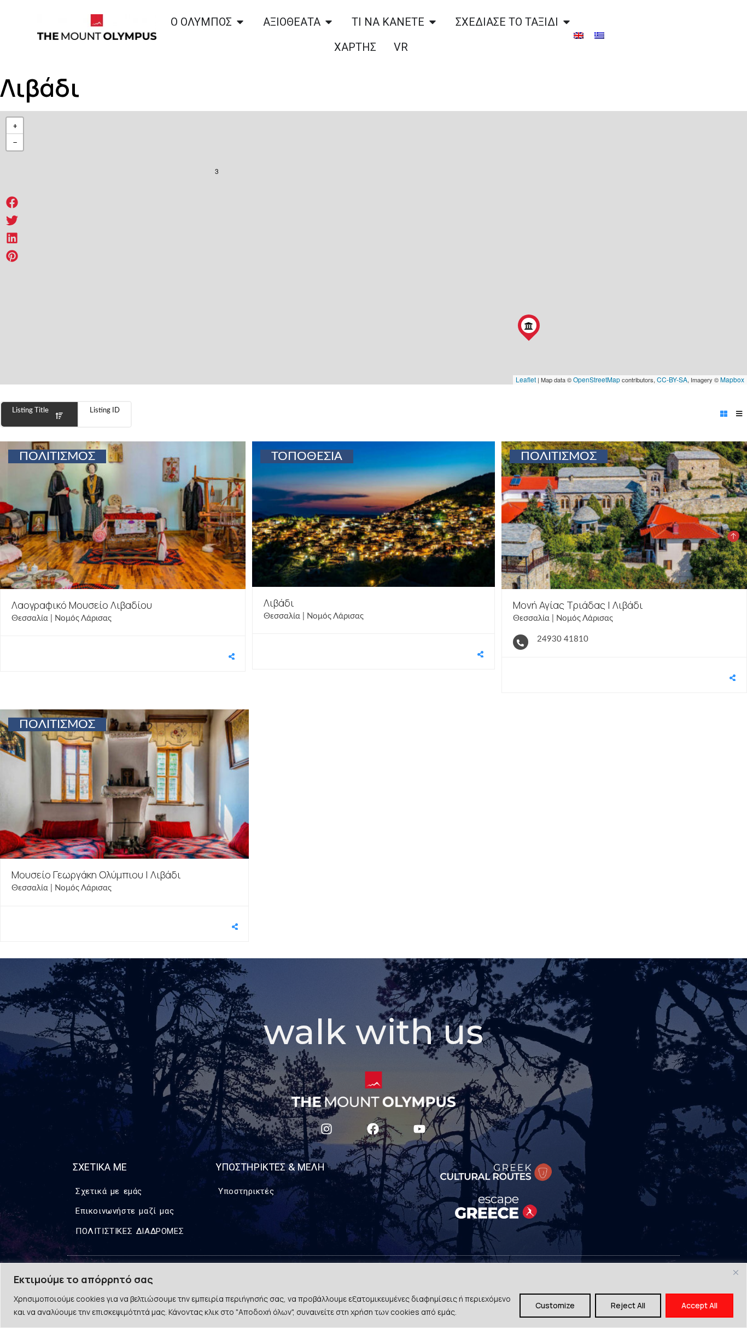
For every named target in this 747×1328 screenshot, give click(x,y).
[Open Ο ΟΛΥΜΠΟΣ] (240, 22)
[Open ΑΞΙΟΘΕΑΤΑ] (328, 22)
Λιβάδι (279, 602)
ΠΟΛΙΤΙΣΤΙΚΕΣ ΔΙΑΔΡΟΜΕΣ (129, 1231)
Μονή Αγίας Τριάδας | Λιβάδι (578, 604)
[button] (12, 202)
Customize (555, 1305)
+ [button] (15, 126)
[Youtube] (419, 1128)
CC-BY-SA (672, 379)
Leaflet (526, 379)
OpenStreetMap (596, 379)
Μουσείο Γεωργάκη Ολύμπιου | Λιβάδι (96, 874)
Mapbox (732, 379)
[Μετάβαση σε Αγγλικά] (578, 35)
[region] (373, 1295)
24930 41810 (562, 639)
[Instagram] (326, 1128)
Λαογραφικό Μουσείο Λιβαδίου (81, 604)
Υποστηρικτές (246, 1191)
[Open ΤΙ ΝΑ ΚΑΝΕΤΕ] (432, 22)
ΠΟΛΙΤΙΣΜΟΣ (57, 456)
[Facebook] (372, 1128)
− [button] (15, 142)
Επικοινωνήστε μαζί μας (124, 1210)
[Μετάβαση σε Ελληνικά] (599, 35)
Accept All (699, 1305)
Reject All (628, 1305)
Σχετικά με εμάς (108, 1191)
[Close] (735, 1272)
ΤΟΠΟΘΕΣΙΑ (306, 456)
